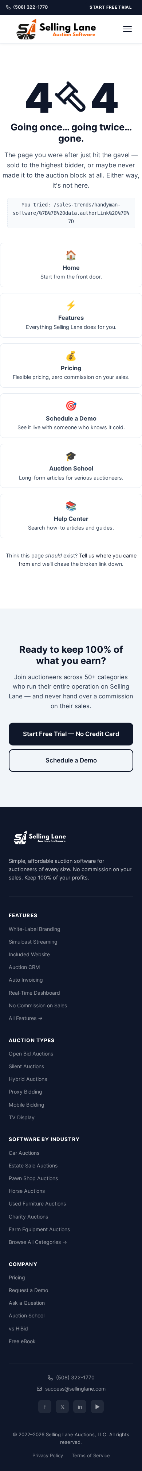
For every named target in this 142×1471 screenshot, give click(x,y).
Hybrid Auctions (28, 1079)
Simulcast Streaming (33, 942)
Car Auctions (24, 1153)
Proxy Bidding (25, 1091)
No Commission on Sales (38, 1005)
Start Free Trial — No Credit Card (71, 733)
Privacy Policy (47, 1455)
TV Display (22, 1117)
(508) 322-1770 (30, 7)
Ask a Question (27, 1303)
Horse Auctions (27, 1191)
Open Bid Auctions (31, 1053)
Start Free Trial (111, 7)
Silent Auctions (26, 1066)
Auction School (26, 1315)
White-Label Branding (34, 929)
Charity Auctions (28, 1216)
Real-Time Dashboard (34, 993)
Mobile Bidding (26, 1105)
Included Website (29, 954)
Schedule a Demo (71, 760)
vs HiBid (18, 1328)
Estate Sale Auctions (33, 1165)
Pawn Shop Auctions (33, 1178)
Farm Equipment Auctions (39, 1229)
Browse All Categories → (38, 1242)
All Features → (26, 1018)
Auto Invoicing (26, 980)
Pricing (17, 1277)
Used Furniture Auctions (37, 1203)
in (80, 1407)
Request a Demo (28, 1290)
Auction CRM (24, 967)
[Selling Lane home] (58, 29)
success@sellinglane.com (75, 1389)
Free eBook (22, 1341)
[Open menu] (127, 29)
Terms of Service (91, 1455)
